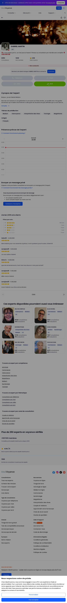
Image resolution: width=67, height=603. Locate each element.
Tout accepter (34, 600)
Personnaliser (33, 595)
